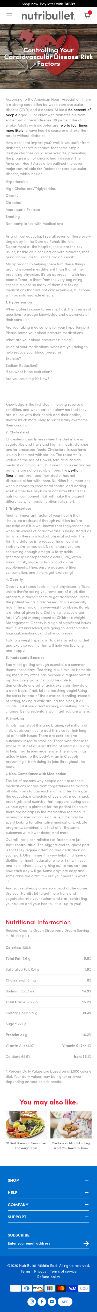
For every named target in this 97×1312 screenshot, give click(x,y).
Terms (26, 1271)
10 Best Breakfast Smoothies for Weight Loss (26, 1145)
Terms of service (63, 1271)
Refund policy (48, 1276)
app (65, 1301)
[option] (26, 1133)
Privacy (40, 1271)
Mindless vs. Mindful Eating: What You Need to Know (71, 1145)
